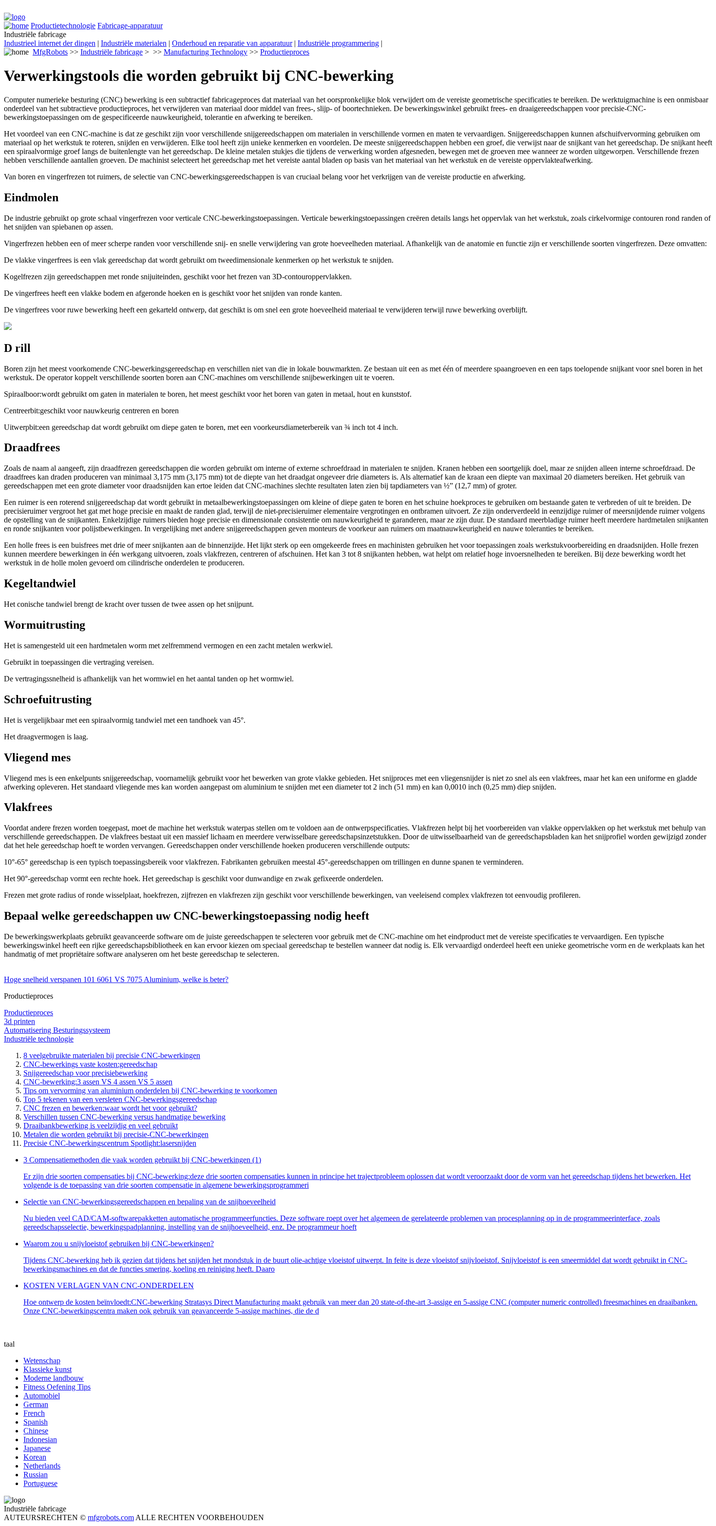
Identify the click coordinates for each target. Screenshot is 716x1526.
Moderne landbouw (53, 1378)
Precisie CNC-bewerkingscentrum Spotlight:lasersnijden (109, 1143)
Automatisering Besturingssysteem (57, 1030)
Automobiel (41, 1395)
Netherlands (41, 1466)
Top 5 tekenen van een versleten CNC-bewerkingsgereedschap (120, 1099)
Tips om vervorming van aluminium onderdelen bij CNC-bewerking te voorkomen (150, 1090)
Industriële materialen (134, 43)
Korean (34, 1457)
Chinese (35, 1431)
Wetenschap (41, 1360)
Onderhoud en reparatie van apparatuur (232, 43)
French (34, 1413)
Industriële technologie (39, 1039)
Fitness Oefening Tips (57, 1387)
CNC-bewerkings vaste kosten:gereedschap (90, 1064)
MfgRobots (50, 52)
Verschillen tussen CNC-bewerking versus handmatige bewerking (124, 1117)
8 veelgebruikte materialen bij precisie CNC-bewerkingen (111, 1055)
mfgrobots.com (111, 1517)
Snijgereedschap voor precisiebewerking (85, 1073)
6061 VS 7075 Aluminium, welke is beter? (162, 979)
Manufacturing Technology (205, 52)
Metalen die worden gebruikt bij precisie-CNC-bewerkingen (115, 1134)
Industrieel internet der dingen (49, 43)
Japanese (37, 1448)
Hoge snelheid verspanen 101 (50, 979)
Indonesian (40, 1439)
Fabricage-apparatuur (130, 25)
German (35, 1404)
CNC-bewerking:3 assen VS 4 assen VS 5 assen (97, 1082)
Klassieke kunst (47, 1369)
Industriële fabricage (111, 52)
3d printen (19, 1021)
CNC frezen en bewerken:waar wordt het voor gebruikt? (110, 1108)
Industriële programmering (338, 43)
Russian (35, 1474)
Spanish (35, 1422)
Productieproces (284, 52)
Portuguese (40, 1483)
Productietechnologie (63, 25)
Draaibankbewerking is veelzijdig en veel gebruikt (100, 1125)
